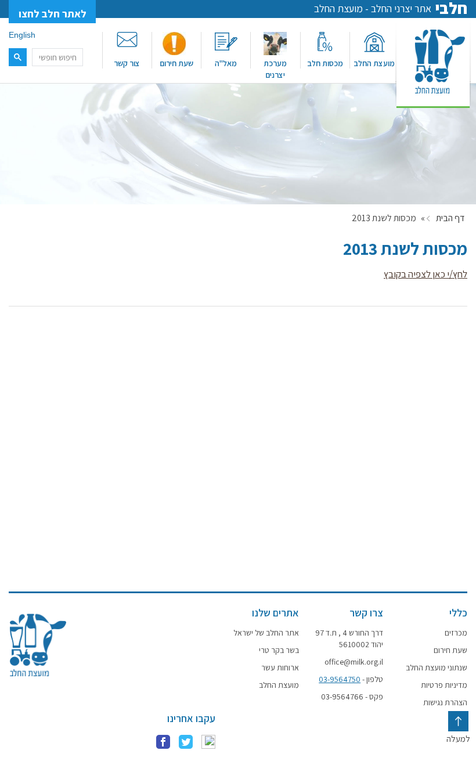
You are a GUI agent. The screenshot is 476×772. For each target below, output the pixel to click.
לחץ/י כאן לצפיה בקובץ (425, 274)
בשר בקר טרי (279, 650)
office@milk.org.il (353, 661)
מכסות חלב (325, 63)
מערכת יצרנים (275, 69)
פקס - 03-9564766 (352, 696)
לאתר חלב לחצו (52, 13)
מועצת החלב (374, 63)
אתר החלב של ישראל (266, 632)
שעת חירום (176, 63)
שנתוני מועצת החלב (436, 667)
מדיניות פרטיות (444, 685)
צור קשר (127, 63)
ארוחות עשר (280, 667)
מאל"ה (226, 63)
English (22, 35)
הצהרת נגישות (445, 702)
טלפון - (351, 679)
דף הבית (450, 218)
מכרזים (456, 632)
